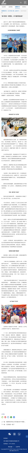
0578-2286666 (12, 443)
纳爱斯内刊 (4, 10)
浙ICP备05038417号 (14, 450)
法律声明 (18, 446)
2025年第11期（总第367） (14, 10)
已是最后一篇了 (10, 424)
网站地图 (10, 446)
